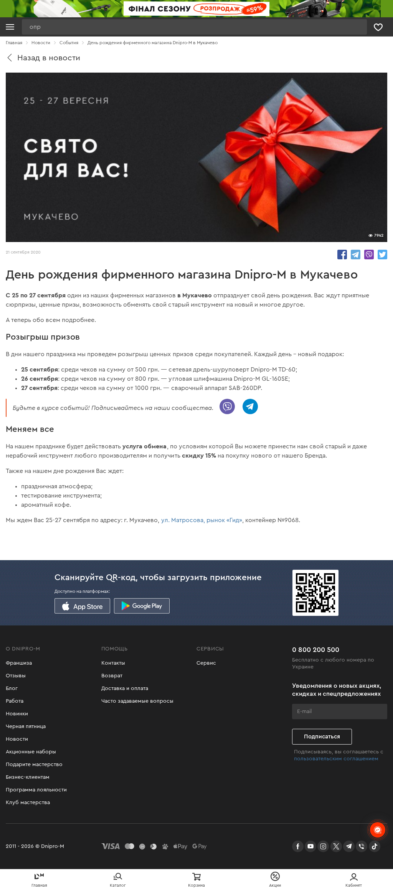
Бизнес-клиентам (28, 777)
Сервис (206, 663)
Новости (17, 739)
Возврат (111, 675)
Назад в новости (48, 58)
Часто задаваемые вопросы (137, 701)
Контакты (113, 663)
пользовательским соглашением (336, 758)
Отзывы (16, 675)
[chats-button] (377, 830)
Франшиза (19, 663)
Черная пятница (26, 726)
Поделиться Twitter (382, 254)
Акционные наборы (31, 752)
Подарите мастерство (34, 764)
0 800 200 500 (315, 649)
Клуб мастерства (28, 802)
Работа (14, 701)
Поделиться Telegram (355, 254)
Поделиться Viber (369, 254)
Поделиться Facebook (342, 254)
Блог (12, 688)
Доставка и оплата (124, 688)
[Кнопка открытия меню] (10, 26)
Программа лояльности (36, 790)
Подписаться (322, 737)
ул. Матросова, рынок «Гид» (201, 520)
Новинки (17, 714)
